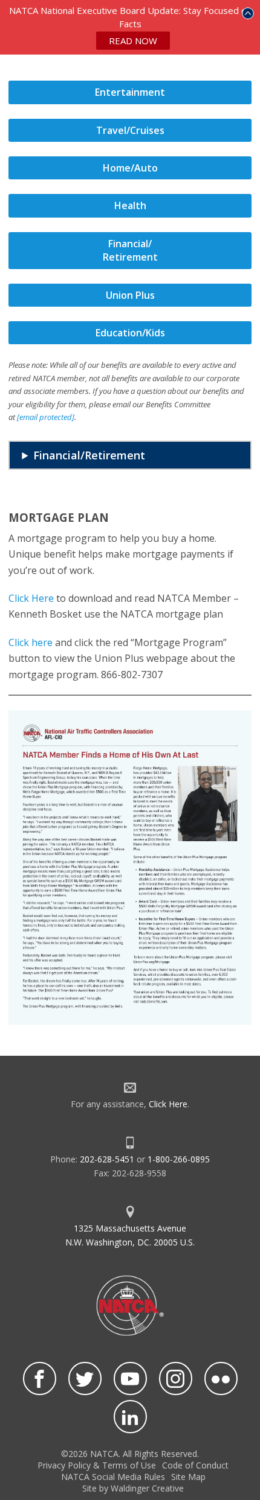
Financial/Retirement (89, 455)
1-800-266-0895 (179, 1159)
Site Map (188, 1476)
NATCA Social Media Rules (113, 1476)
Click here (30, 642)
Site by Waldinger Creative (133, 1488)
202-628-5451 (107, 1159)
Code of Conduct (195, 1465)
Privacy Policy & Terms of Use (96, 1465)
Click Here (31, 598)
